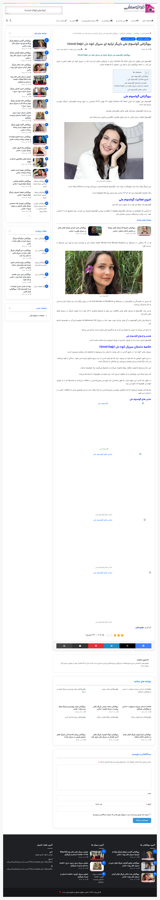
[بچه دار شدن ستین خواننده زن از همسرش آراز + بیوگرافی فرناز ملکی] (40, 290)
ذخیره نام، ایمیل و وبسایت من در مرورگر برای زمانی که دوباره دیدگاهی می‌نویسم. (121, 815)
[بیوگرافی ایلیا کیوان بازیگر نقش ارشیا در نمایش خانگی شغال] (136, 724)
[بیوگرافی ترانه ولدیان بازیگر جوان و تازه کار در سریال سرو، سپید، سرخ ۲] (40, 104)
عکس (73, 20)
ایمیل (148, 804)
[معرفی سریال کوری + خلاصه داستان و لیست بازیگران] (97, 878)
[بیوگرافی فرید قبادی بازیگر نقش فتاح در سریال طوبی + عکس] (95, 231)
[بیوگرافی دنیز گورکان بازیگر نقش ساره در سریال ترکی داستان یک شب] (40, 254)
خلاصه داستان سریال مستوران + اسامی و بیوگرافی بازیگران (136, 707)
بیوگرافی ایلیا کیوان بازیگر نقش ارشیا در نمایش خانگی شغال (137, 735)
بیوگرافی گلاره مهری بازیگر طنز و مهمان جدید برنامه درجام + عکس (21, 127)
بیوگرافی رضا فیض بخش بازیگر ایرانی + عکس (21, 149)
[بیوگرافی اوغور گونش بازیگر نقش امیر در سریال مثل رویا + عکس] (40, 56)
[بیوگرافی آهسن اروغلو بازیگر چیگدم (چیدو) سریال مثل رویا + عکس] (40, 44)
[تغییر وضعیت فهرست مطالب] (145, 73)
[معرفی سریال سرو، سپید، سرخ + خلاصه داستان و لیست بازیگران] (40, 116)
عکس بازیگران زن (128, 39)
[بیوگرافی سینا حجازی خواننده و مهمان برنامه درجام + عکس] (40, 140)
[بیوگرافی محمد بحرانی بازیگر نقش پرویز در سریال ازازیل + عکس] (103, 696)
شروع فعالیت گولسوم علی (138, 79)
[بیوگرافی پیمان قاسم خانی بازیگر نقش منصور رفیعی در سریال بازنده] (71, 724)
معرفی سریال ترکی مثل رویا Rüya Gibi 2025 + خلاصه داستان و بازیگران (21, 79)
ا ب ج (50, 859)
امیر (51, 852)
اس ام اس (121, 20)
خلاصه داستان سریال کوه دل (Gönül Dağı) (131, 86)
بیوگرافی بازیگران (126, 33)
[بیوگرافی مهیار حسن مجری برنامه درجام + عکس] (40, 173)
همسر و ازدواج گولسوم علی (135, 83)
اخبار (134, 20)
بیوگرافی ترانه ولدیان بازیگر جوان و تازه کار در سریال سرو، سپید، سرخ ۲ (20, 103)
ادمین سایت (143, 660)
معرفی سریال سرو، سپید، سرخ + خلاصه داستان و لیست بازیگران (20, 115)
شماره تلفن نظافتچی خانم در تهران (20, 160)
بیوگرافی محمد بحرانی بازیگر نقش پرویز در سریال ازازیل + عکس (105, 707)
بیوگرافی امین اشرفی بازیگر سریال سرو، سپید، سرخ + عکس (20, 91)
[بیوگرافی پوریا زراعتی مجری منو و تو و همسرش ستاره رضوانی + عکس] (40, 266)
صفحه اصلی (146, 20)
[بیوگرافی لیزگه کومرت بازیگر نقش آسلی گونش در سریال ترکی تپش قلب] (103, 724)
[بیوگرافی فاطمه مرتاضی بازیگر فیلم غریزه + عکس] (40, 184)
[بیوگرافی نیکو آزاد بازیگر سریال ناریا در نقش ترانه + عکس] (40, 242)
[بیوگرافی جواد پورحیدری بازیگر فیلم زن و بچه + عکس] (71, 696)
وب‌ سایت (98, 804)
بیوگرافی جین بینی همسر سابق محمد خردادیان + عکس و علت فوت (20, 277)
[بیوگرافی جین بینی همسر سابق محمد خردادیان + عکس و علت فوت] (40, 278)
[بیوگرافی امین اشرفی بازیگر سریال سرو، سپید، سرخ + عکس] (40, 92)
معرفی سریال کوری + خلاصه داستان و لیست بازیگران (74, 875)
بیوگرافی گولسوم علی (139, 76)
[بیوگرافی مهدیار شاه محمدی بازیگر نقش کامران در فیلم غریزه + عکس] (40, 207)
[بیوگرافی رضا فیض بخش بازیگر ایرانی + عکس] (40, 151)
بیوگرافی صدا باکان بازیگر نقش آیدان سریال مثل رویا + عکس (20, 67)
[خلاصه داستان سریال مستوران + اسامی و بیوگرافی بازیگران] (136, 696)
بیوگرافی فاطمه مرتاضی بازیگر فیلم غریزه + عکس (22, 182)
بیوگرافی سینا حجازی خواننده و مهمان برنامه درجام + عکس (20, 138)
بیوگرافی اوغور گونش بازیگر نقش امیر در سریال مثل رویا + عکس (20, 55)
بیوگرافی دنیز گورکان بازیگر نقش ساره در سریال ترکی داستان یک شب (20, 253)
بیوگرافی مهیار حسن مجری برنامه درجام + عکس (21, 171)
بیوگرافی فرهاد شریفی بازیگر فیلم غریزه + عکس (20, 193)
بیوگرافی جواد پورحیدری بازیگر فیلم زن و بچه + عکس (72, 707)
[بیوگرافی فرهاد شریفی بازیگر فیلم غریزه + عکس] (40, 196)
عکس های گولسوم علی (137, 89)
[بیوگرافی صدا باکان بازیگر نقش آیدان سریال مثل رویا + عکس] (40, 68)
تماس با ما (60, 20)
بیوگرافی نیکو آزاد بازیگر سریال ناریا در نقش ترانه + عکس (21, 241)
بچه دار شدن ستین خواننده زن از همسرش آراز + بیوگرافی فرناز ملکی (20, 289)
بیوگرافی (106, 20)
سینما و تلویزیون (89, 20)
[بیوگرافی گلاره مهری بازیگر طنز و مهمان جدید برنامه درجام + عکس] (40, 128)
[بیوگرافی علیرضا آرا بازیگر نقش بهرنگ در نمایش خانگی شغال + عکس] (144, 231)
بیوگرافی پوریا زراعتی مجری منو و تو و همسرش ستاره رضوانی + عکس (20, 265)
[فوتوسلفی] (139, 8)
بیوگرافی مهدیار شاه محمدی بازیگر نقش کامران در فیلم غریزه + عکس (20, 206)
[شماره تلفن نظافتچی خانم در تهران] (40, 162)
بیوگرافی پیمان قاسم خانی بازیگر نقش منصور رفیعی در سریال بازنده (71, 735)
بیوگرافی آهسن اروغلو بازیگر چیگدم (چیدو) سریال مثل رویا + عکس (20, 43)
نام (149, 793)
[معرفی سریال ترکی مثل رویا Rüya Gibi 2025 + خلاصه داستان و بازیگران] (40, 80)
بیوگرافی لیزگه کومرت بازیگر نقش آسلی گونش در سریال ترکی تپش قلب (104, 735)
